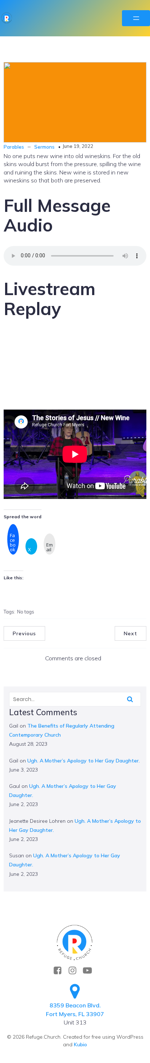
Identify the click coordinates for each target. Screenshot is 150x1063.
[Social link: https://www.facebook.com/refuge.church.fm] (60, 970)
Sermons (44, 147)
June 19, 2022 (77, 146)
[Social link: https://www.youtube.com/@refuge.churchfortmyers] (90, 970)
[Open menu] (136, 18)
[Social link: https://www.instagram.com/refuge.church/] (75, 970)
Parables (14, 147)
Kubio (80, 1044)
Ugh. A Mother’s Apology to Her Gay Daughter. (83, 760)
